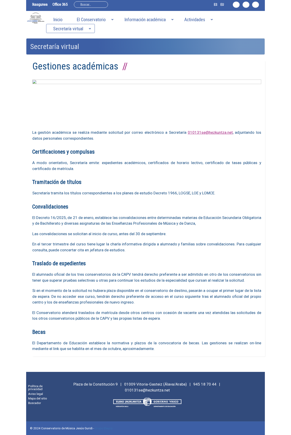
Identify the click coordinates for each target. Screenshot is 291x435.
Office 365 (60, 4)
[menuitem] (58, 19)
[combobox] (91, 4)
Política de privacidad (35, 387)
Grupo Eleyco (104, 428)
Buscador (34, 403)
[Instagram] (236, 5)
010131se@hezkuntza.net (210, 132)
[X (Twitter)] (246, 5)
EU (222, 4)
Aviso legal (35, 394)
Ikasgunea (40, 4)
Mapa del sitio (37, 398)
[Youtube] (255, 5)
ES (215, 4)
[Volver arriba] (285, 429)
